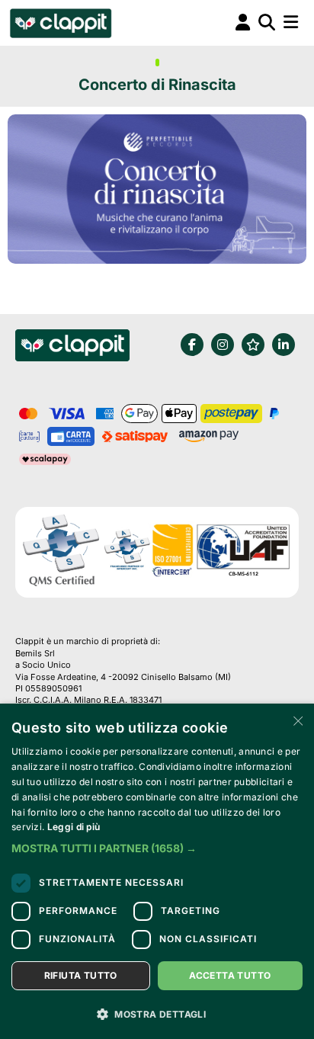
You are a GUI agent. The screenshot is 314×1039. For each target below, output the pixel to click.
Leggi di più (74, 826)
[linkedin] (283, 344)
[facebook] (192, 344)
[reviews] (253, 344)
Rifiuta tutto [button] (80, 975)
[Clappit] (72, 347)
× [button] (297, 720)
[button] (157, 848)
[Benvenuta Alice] (60, 23)
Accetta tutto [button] (230, 975)
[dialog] (157, 871)
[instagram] (222, 344)
